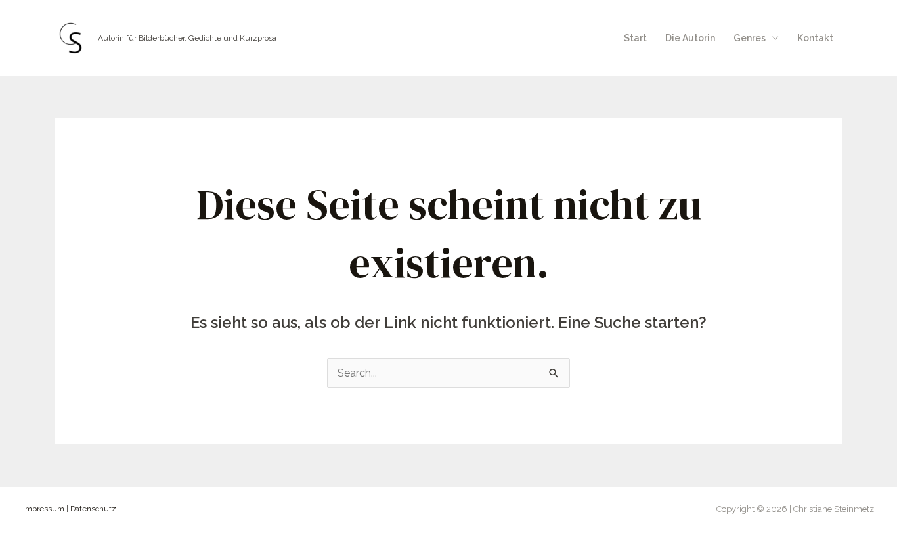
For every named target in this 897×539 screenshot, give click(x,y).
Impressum (43, 508)
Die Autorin (690, 38)
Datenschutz (93, 508)
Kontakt (815, 38)
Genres (749, 38)
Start (635, 38)
